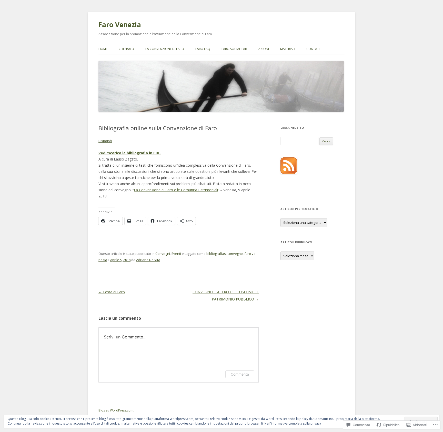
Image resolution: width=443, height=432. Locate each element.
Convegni (162, 253)
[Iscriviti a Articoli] (288, 172)
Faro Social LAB (234, 49)
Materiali (287, 49)
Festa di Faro (111, 291)
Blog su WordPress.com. (116, 410)
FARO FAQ (202, 49)
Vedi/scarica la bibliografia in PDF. (129, 152)
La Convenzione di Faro (164, 49)
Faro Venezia (119, 24)
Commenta (240, 374)
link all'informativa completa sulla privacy (291, 423)
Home (102, 49)
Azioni (263, 49)
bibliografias (216, 253)
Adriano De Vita (148, 259)
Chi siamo (126, 49)
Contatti (313, 49)
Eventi (176, 253)
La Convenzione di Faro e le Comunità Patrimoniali (176, 189)
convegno (235, 253)
